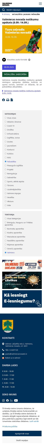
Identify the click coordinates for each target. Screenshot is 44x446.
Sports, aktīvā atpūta (15, 181)
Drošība (10, 130)
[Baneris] (22, 264)
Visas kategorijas (14, 218)
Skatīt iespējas (22, 440)
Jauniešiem (11, 146)
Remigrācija (12, 173)
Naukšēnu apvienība (15, 241)
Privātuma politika (9, 426)
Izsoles (10, 142)
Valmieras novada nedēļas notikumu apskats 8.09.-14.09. (21, 92)
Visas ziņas (11, 118)
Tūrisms (10, 185)
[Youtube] (16, 400)
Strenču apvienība (14, 248)
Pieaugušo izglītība (15, 165)
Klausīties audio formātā (17, 59)
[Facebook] (4, 100)
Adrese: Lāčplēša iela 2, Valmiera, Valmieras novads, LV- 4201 (19, 345)
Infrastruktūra (13, 134)
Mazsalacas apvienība (16, 237)
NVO (9, 158)
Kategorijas (10, 114)
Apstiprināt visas (22, 433)
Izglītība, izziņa (13, 138)
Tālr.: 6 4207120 (11, 350)
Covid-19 (10, 126)
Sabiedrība (11, 177)
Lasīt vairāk (34, 421)
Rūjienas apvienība (15, 244)
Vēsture (10, 201)
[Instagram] (4, 400)
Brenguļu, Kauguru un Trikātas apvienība (19, 223)
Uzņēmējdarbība (14, 189)
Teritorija (9, 215)
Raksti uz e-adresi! (12, 358)
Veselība (10, 197)
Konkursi (10, 150)
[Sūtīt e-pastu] (3, 354)
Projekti (10, 169)
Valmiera (10, 253)
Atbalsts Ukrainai (14, 122)
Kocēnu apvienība (14, 233)
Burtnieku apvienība (15, 229)
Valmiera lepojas (14, 193)
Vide (9, 205)
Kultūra (10, 153)
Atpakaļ (7, 14)
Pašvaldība (11, 161)
